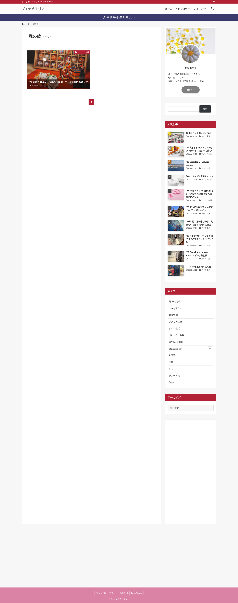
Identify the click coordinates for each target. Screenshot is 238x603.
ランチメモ (174, 375)
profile (191, 89)
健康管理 (173, 315)
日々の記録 (174, 301)
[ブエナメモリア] (33, 8)
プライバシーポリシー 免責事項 (112, 593)
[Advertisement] (191, 470)
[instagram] (214, 2)
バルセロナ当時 (177, 335)
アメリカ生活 (175, 321)
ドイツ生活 (174, 328)
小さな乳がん (175, 308)
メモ (171, 368)
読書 (171, 362)
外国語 (172, 355)
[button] (212, 9)
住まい (172, 382)
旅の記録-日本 (176, 348)
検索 (205, 109)
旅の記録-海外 (176, 342)
